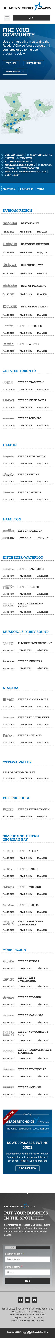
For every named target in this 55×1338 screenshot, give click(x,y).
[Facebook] (20, 1300)
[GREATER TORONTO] (14, 123)
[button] (7, 18)
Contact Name (13, 1266)
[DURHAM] (20, 119)
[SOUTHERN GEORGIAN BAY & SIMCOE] (12, 115)
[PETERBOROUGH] (24, 116)
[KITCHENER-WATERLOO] (7, 125)
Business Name (13, 1253)
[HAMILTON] (11, 128)
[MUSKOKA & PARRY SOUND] (14, 102)
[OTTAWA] (40, 105)
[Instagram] (27, 1300)
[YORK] (15, 120)
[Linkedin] (34, 1300)
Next (27, 1281)
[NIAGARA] (16, 130)
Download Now (27, 1168)
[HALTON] (11, 124)
